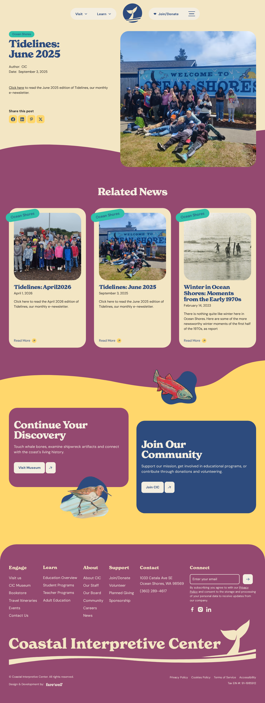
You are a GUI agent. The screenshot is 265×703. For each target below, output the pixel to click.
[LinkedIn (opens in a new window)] (22, 119)
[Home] (132, 13)
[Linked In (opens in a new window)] (208, 610)
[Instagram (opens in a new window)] (200, 610)
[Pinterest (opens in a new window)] (31, 119)
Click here (16, 88)
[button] (81, 14)
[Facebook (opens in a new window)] (13, 119)
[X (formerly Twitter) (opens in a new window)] (40, 119)
